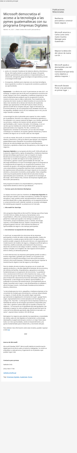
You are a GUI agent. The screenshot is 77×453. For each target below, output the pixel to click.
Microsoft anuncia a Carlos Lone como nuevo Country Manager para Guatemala (63, 36)
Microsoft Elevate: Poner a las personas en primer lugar (63, 87)
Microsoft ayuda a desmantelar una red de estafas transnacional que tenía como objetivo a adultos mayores (64, 70)
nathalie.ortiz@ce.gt (9, 373)
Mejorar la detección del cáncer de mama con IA (63, 53)
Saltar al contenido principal (9, 1)
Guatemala (23, 377)
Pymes (30, 377)
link (9, 330)
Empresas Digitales (13, 377)
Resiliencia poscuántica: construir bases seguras (64, 20)
